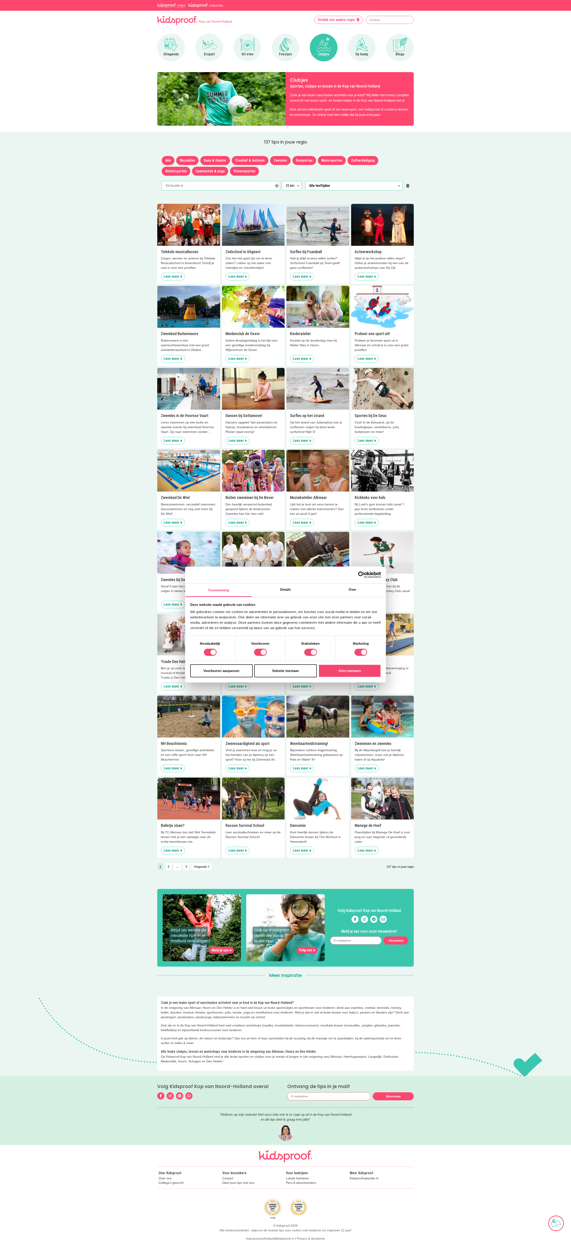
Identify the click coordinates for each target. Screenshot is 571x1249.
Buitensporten (176, 171)
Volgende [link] (201, 866)
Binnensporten (244, 171)
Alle (168, 160)
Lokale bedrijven (297, 1178)
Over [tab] (352, 589)
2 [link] (168, 866)
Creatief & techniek (250, 160)
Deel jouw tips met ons (238, 1182)
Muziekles (187, 160)
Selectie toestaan (285, 671)
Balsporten (304, 160)
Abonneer (396, 940)
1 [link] (160, 866)
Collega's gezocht (171, 1182)
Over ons (165, 1178)
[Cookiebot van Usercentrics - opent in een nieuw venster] (361, 574)
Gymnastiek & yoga (210, 171)
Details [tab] (285, 589)
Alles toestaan (349, 671)
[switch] (260, 652)
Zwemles (280, 160)
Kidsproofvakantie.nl (364, 1178)
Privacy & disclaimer (311, 1238)
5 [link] (186, 866)
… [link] (177, 866)
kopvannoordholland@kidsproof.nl (270, 1238)
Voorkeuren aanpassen (221, 671)
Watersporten (331, 160)
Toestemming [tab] (218, 590)
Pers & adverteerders (301, 1182)
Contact (227, 1178)
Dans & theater (215, 160)
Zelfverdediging (363, 160)
